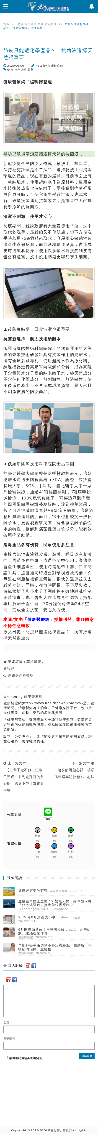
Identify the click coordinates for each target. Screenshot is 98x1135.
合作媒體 (31, 24)
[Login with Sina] (28, 965)
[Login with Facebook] (33, 965)
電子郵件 (9, 1038)
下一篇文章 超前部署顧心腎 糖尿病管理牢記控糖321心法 (74, 770)
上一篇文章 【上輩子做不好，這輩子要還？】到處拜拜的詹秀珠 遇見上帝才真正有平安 (23, 777)
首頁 (6, 24)
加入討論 (15, 966)
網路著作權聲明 (21, 675)
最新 (41, 24)
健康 (20, 24)
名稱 (6, 1022)
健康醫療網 (55, 66)
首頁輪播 (51, 24)
